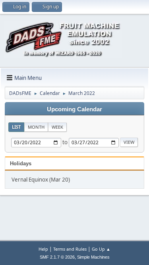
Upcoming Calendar (74, 109)
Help (43, 249)
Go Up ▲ (101, 249)
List (16, 127)
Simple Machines (93, 257)
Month (36, 127)
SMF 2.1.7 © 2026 (57, 257)
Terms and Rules (70, 249)
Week (57, 127)
